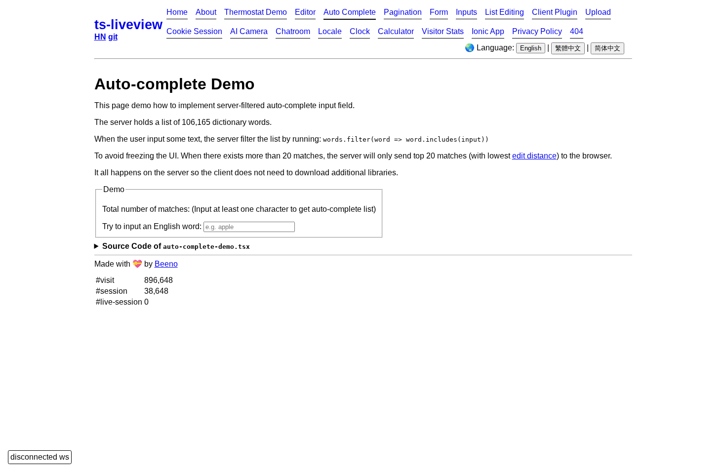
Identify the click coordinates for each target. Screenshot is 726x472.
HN (100, 37)
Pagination (403, 12)
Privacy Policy (537, 31)
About (206, 12)
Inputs (466, 12)
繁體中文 (568, 48)
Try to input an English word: (152, 226)
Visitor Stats (443, 31)
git (113, 37)
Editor (305, 12)
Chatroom (293, 31)
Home (177, 12)
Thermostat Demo (255, 12)
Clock (360, 31)
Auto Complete (349, 12)
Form (439, 12)
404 (576, 31)
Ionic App (488, 31)
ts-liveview (128, 24)
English (530, 48)
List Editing (504, 12)
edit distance (534, 156)
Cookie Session (194, 31)
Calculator (396, 31)
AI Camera (249, 31)
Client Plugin (554, 12)
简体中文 (607, 48)
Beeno (166, 264)
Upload (598, 12)
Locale (330, 31)
